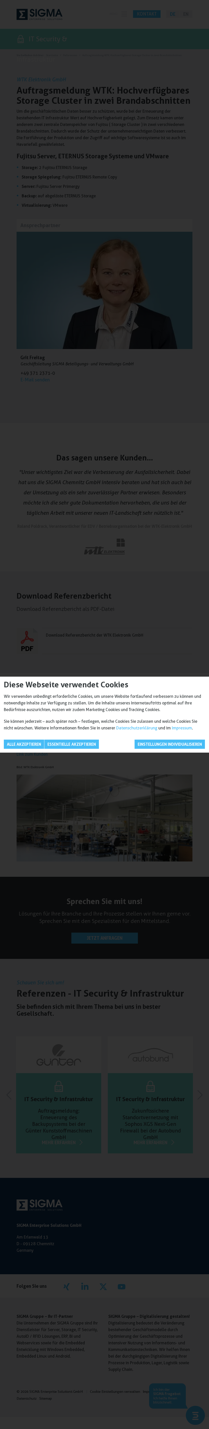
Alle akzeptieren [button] (24, 744)
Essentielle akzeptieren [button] (71, 744)
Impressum (182, 728)
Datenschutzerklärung (136, 728)
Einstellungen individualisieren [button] (170, 744)
